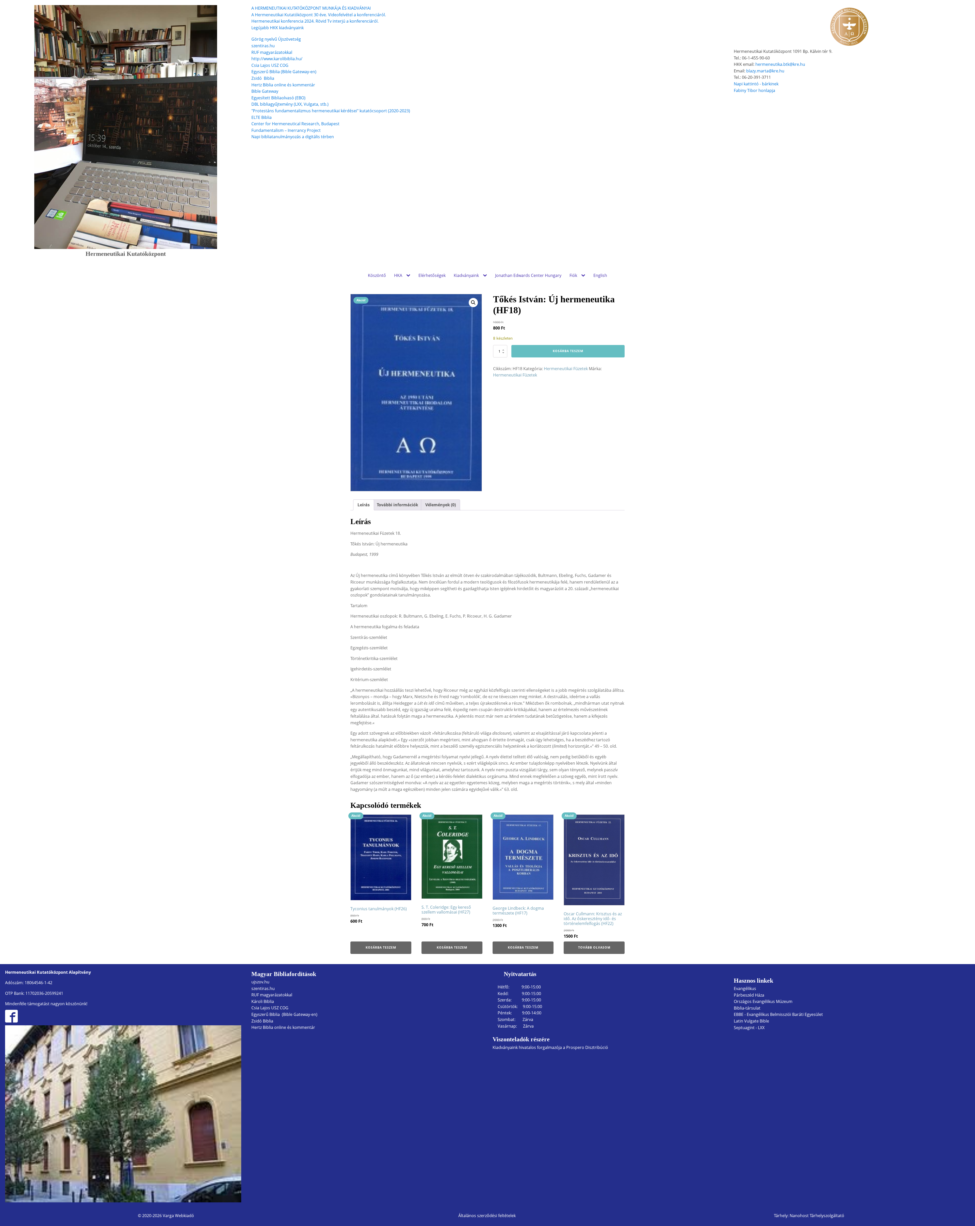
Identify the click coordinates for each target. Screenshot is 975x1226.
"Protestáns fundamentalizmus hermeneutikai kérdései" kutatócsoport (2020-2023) (330, 111)
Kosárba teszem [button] (381, 947)
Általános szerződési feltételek (487, 1215)
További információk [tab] (397, 505)
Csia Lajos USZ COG (269, 65)
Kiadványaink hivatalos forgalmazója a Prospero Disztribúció (550, 1047)
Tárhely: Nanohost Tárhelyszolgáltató (809, 1215)
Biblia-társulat (747, 1008)
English (600, 275)
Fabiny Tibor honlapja (754, 90)
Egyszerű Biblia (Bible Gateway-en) (283, 71)
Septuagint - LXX (749, 1027)
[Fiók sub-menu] (584, 275)
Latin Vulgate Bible (751, 1021)
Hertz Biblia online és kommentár (283, 1027)
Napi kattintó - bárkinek (756, 84)
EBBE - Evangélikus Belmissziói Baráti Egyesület (778, 1014)
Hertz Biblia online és (271, 85)
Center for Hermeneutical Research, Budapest (295, 124)
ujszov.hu (260, 982)
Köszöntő (377, 275)
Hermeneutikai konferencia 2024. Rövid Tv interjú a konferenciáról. (315, 21)
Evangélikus (745, 988)
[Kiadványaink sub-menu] (486, 275)
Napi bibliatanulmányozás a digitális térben (292, 136)
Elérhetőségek (432, 275)
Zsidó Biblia (262, 78)
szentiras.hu (263, 46)
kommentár (303, 85)
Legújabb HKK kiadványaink (277, 27)
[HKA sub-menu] (409, 275)
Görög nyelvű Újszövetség (276, 39)
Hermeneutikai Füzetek (566, 368)
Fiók (573, 275)
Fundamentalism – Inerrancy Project (286, 130)
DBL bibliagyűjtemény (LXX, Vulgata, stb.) (290, 104)
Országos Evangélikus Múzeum (763, 1001)
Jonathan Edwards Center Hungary (528, 275)
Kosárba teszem (568, 351)
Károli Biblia (262, 1001)
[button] (473, 302)
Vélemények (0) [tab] (440, 505)
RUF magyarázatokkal (271, 52)
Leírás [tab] (364, 505)
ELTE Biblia (261, 117)
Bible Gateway (264, 91)
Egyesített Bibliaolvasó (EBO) (278, 98)
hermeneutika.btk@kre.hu (780, 64)
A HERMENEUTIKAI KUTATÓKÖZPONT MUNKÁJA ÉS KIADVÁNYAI (311, 8)
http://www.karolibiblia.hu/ (276, 58)
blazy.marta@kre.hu (765, 71)
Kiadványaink (466, 275)
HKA (398, 275)
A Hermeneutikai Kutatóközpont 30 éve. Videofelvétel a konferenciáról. (318, 15)
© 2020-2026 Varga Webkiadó (166, 1215)
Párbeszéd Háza (749, 995)
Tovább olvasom (594, 947)
